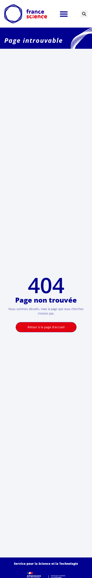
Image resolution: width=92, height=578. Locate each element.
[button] (63, 13)
